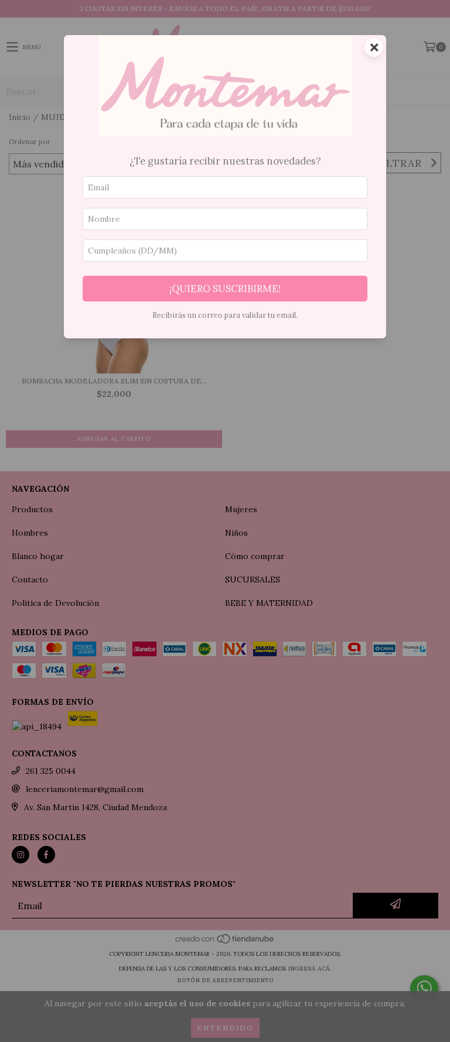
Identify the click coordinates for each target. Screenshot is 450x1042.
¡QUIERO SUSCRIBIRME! (225, 288)
